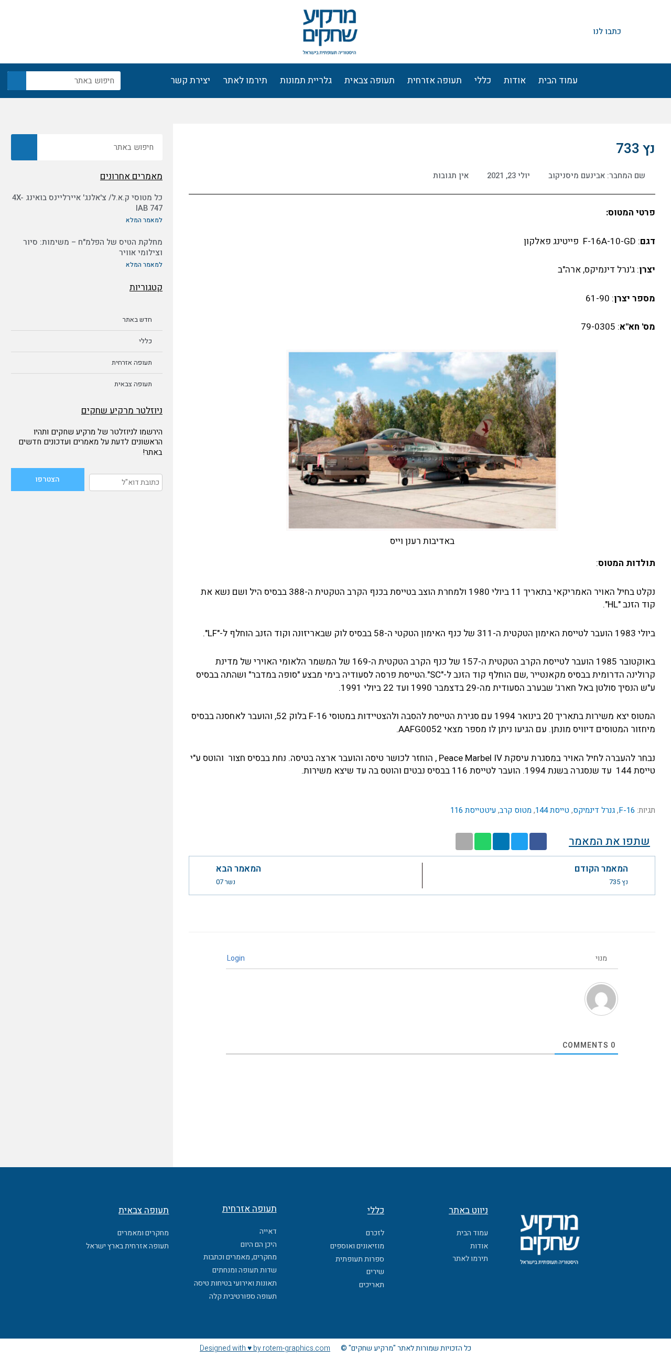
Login (236, 958)
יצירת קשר (190, 80)
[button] (537, 842)
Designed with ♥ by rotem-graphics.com (265, 1348)
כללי (482, 80)
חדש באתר (137, 319)
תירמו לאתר (245, 80)
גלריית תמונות (306, 80)
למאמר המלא (144, 220)
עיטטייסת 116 (473, 810)
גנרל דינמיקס (594, 810)
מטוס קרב (516, 810)
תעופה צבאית (369, 80)
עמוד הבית (558, 80)
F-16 (627, 810)
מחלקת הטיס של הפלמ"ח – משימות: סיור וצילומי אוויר (93, 247)
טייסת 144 (552, 810)
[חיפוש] (16, 80)
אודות (515, 80)
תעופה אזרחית (434, 80)
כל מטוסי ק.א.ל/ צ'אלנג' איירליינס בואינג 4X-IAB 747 (87, 203)
